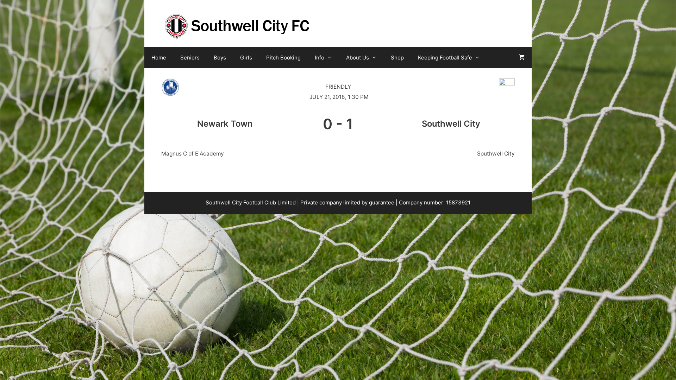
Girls (246, 57)
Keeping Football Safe (445, 57)
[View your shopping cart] (522, 57)
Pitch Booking (283, 57)
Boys (220, 57)
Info (319, 57)
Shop (397, 57)
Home (158, 57)
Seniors (190, 57)
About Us (357, 57)
